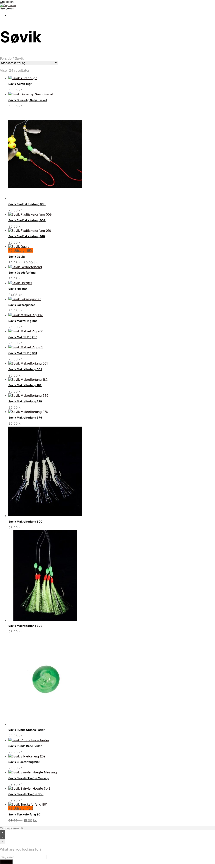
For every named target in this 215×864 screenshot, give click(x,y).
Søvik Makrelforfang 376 (25, 417)
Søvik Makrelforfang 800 (25, 521)
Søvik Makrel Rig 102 (22, 321)
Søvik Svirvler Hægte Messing (28, 778)
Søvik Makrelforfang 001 (25, 369)
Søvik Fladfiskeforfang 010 (26, 236)
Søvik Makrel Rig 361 (22, 353)
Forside (6, 58)
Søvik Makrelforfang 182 (25, 385)
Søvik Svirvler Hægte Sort (25, 794)
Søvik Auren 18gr (19, 84)
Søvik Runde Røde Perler (25, 746)
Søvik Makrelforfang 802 (25, 625)
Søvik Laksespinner (21, 305)
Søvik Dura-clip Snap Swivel (27, 100)
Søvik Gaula (16, 256)
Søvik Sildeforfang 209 (24, 762)
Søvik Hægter (17, 288)
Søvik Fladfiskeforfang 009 (27, 220)
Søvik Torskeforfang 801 (25, 814)
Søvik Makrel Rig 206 (22, 337)
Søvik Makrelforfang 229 (25, 401)
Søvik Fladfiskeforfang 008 (27, 204)
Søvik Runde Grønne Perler (26, 729)
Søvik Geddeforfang (21, 272)
